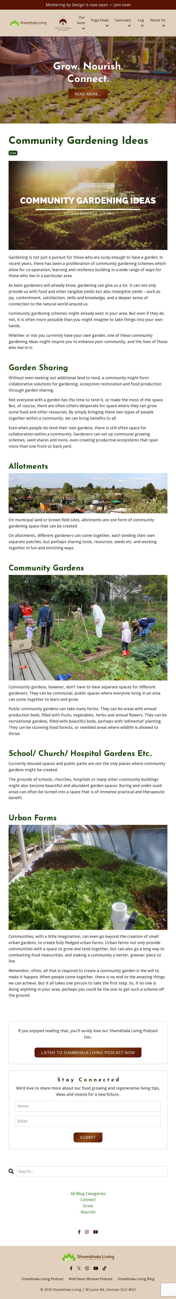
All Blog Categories (88, 1193)
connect (88, 1199)
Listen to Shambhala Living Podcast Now (88, 1052)
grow (13, 152)
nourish (88, 1211)
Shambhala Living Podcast (42, 1279)
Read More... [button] (88, 93)
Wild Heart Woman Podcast (90, 1279)
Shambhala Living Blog (136, 1279)
